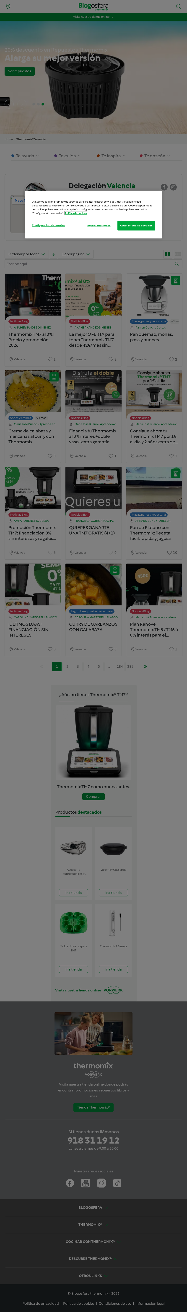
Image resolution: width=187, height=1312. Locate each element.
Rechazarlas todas (99, 225)
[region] (93, 214)
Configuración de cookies (48, 225)
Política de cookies (76, 213)
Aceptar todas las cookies (136, 225)
